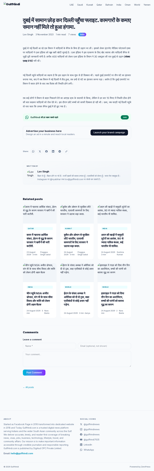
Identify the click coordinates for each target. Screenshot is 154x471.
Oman (128, 4)
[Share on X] (40, 151)
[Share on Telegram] (59, 151)
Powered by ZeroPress (140, 467)
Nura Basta (46, 312)
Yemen (147, 4)
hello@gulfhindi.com (22, 453)
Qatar (99, 4)
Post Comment (34, 372)
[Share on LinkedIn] (53, 151)
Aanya (87, 313)
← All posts (28, 387)
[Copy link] (66, 151)
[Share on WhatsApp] (33, 151)
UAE (72, 4)
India (119, 4)
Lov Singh (28, 34)
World (137, 4)
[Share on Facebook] (46, 151)
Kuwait (89, 4)
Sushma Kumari (120, 253)
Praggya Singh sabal (45, 253)
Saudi (80, 4)
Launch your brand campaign (109, 132)
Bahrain (109, 4)
